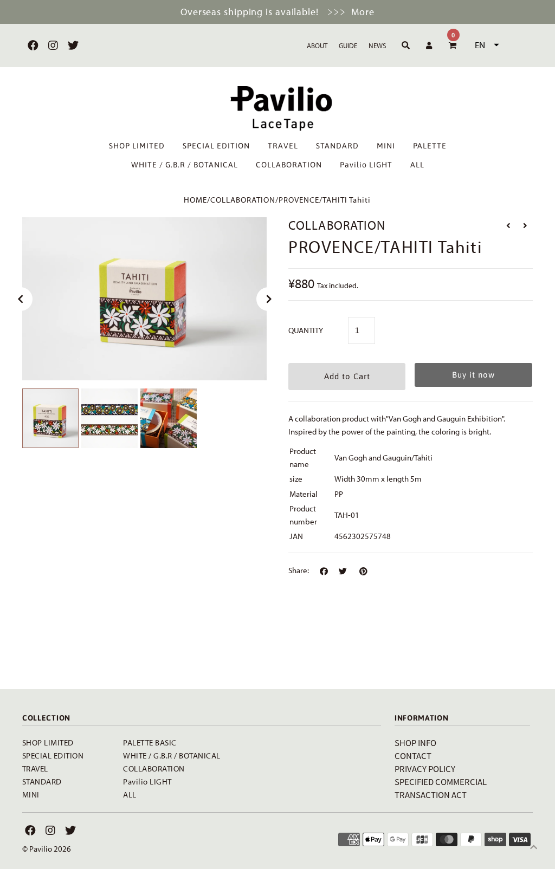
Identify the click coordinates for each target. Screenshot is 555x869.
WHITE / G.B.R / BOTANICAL (184, 164)
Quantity (305, 330)
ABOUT (317, 45)
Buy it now (473, 374)
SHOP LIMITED (137, 145)
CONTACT (413, 755)
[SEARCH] (403, 45)
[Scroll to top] (533, 847)
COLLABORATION (289, 164)
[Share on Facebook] (324, 571)
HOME (195, 199)
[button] (485, 45)
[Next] (268, 299)
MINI (386, 145)
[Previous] (21, 299)
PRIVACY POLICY (425, 768)
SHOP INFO (415, 742)
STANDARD (337, 145)
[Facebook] (31, 45)
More (363, 11)
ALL (417, 164)
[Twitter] (72, 45)
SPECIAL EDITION (216, 145)
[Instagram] (52, 45)
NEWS (377, 45)
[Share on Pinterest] (363, 571)
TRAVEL (283, 145)
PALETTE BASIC (150, 742)
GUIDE (348, 45)
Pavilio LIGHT (366, 164)
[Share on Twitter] (343, 571)
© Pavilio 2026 (46, 849)
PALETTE (430, 145)
